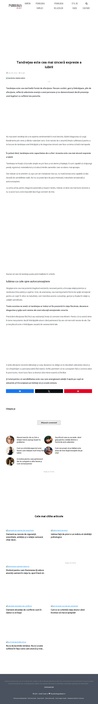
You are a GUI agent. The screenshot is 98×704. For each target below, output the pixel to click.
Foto (49, 81)
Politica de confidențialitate (20, 698)
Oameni (28, 3)
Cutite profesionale (49, 698)
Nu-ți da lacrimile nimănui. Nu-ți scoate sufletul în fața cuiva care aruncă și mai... (25, 647)
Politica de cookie (32, 698)
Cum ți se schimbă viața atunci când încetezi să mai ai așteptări (67, 611)
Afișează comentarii (49, 423)
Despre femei (40, 698)
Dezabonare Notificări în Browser (76, 698)
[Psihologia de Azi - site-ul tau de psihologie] (15, 7)
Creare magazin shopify (61, 698)
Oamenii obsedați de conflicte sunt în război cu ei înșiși (24, 611)
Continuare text (49, 687)
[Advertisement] (49, 35)
